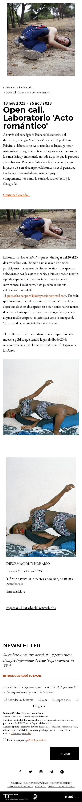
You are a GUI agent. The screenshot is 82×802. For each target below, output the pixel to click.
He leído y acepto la (26, 740)
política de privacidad (21, 733)
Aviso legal (16, 783)
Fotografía (39, 705)
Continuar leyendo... (16, 195)
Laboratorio (25, 87)
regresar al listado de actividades (31, 608)
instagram (41, 772)
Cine (44, 699)
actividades (9, 87)
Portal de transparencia (61, 786)
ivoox (62, 772)
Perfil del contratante (20, 786)
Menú (69, 797)
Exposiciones (63, 699)
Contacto (40, 786)
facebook (20, 772)
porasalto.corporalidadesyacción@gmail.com (36, 295)
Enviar (65, 754)
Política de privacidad (36, 783)
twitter (30, 772)
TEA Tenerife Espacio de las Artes (20, 797)
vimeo (51, 772)
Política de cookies (60, 783)
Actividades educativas (20, 699)
